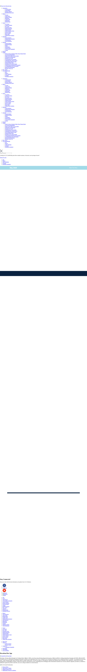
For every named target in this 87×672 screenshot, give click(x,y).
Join (6, 71)
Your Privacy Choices (7, 668)
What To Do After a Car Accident (12, 56)
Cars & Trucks (8, 9)
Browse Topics (8, 644)
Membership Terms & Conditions (9, 670)
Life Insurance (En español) (10, 59)
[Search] (0, 149)
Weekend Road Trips (9, 62)
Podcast (4, 51)
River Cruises (8, 33)
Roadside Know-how (9, 12)
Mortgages (7, 18)
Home (6, 45)
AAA (4, 598)
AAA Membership (6, 70)
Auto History (7, 10)
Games (6, 50)
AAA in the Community (10, 49)
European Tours (8, 27)
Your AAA (5, 641)
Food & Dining (8, 43)
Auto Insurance (8, 37)
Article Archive (8, 643)
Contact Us (5, 646)
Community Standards (9, 647)
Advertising (5, 649)
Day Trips (7, 26)
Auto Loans (7, 16)
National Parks (8, 29)
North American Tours (9, 30)
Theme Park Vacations (9, 35)
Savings (6, 15)
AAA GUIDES (6, 650)
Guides (4, 52)
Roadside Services (6, 611)
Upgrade (7, 75)
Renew (6, 73)
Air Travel (7, 24)
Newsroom (5, 648)
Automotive (5, 8)
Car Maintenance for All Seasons (11, 66)
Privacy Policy (5, 667)
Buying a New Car (9, 68)
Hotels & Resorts (8, 28)
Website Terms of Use (7, 669)
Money (4, 13)
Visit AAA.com (3, 157)
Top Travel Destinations (10, 54)
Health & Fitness (8, 44)
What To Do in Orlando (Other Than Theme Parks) (15, 53)
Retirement (7, 20)
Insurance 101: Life (9, 58)
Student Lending (8, 17)
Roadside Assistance (9, 76)
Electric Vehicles (8, 11)
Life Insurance (8, 40)
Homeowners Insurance (10, 38)
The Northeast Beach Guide (10, 61)
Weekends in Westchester (10, 57)
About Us (4, 642)
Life (3, 597)
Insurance (4, 36)
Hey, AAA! (5, 69)
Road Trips (7, 34)
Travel (4, 22)
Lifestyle (4, 42)
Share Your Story (73, 167)
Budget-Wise (7, 21)
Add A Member (8, 74)
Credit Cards (7, 19)
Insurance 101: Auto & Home (11, 63)
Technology (7, 46)
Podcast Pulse (8, 48)
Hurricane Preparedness (10, 67)
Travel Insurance (8, 41)
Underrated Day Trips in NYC (11, 60)
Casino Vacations (8, 25)
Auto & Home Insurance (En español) (12, 65)
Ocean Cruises (8, 32)
